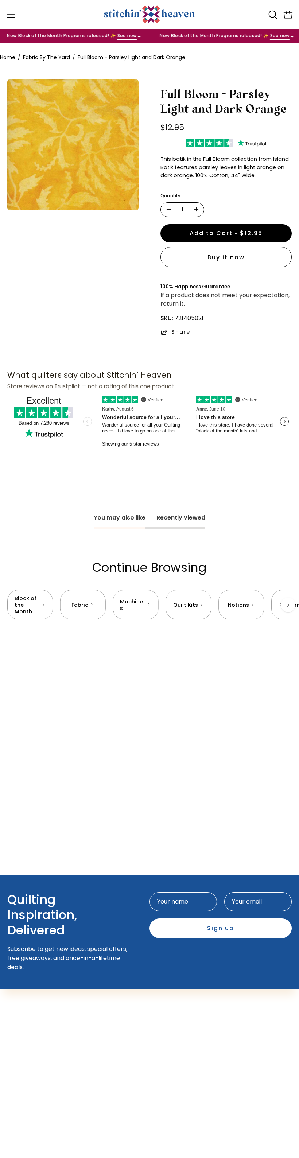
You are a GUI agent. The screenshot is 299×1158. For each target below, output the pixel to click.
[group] (149, 604)
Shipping (19, 1065)
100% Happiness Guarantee (195, 286)
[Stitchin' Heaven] (149, 14)
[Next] (288, 605)
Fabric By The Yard (46, 57)
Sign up (220, 928)
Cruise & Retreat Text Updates (200, 990)
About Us (20, 1041)
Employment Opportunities (46, 1053)
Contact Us (23, 1029)
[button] (272, 14)
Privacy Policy (27, 1077)
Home (7, 57)
